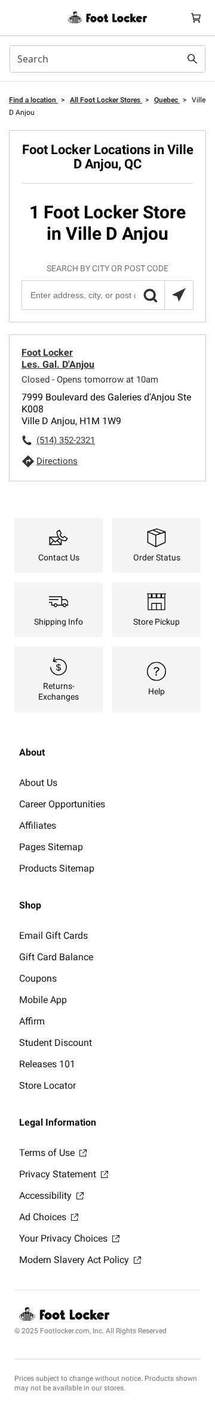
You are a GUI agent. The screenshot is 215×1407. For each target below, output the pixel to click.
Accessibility (46, 1195)
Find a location (33, 100)
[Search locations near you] (178, 295)
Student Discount (55, 1042)
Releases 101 (47, 1064)
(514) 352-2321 (65, 440)
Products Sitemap (56, 868)
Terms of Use (48, 1152)
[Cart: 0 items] (196, 17)
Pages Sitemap (51, 847)
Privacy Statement (59, 1174)
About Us (38, 782)
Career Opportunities (62, 804)
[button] (150, 295)
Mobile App (43, 999)
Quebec (167, 100)
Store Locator (47, 1085)
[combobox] (107, 59)
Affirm (32, 1021)
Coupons (38, 978)
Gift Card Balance (56, 957)
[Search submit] (192, 59)
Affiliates (37, 825)
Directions (57, 461)
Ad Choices (44, 1217)
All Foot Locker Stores (106, 100)
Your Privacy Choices (64, 1238)
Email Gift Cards (53, 935)
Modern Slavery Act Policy (75, 1259)
